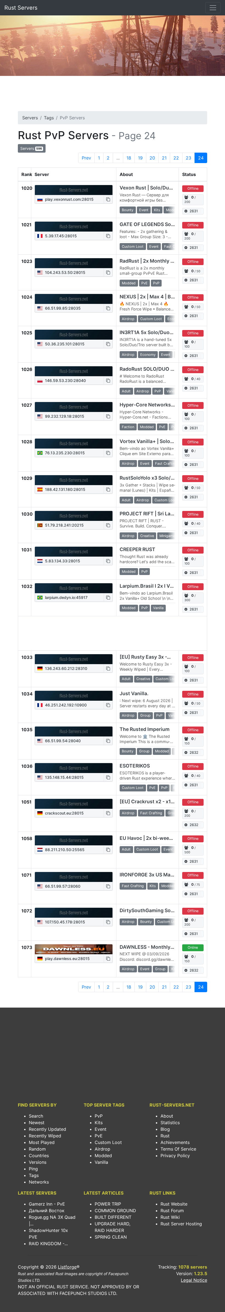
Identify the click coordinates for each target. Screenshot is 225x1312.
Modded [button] (173, 210)
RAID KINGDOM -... (48, 1243)
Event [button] (143, 210)
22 (176, 158)
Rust (165, 1135)
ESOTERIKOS (135, 766)
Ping (33, 1168)
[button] (108, 199)
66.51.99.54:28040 (62, 740)
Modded (103, 1155)
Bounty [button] (127, 210)
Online (193, 947)
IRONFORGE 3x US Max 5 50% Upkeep (164, 875)
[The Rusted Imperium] (74, 731)
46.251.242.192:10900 (65, 705)
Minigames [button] (168, 536)
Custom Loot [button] (133, 246)
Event (100, 1129)
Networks (39, 1182)
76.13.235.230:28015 (64, 452)
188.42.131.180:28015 (64, 489)
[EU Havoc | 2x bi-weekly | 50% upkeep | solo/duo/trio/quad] (74, 840)
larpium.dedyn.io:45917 (66, 597)
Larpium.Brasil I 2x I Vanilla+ (153, 586)
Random (37, 1149)
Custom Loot (108, 1142)
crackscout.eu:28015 (64, 813)
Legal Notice (194, 1280)
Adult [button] (126, 391)
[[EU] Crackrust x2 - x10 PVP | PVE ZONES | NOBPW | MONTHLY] (74, 804)
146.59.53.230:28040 (65, 380)
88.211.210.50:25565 (64, 849)
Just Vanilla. (134, 693)
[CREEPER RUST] (74, 552)
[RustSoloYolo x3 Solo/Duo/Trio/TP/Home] (74, 480)
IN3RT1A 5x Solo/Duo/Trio (150, 332)
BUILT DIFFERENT (113, 1217)
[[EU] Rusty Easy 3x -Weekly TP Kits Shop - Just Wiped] (74, 659)
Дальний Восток (46, 1210)
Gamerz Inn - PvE (47, 1204)
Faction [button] (128, 427)
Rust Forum (172, 1210)
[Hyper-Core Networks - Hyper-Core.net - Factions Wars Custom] (74, 407)
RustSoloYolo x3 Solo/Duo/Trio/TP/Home (167, 478)
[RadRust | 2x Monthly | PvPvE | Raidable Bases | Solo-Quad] (74, 263)
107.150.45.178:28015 (64, 922)
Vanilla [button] (172, 391)
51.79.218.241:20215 (64, 525)
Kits (99, 1122)
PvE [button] (144, 283)
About (167, 1116)
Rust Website (174, 1204)
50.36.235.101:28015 (64, 344)
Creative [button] (147, 536)
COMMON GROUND (115, 1210)
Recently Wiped (45, 1135)
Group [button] (145, 715)
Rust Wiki (170, 1217)
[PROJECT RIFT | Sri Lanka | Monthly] (74, 516)
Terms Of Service (178, 1149)
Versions (37, 1162)
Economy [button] (175, 319)
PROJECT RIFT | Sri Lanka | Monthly (161, 513)
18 (128, 158)
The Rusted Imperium (145, 729)
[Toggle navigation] (213, 7)
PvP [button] (156, 283)
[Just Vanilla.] (74, 696)
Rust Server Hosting (181, 1223)
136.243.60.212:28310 (65, 668)
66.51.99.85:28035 (62, 308)
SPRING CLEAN (111, 1237)
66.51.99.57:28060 (62, 886)
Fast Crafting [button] (175, 246)
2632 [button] (194, 752)
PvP (99, 1116)
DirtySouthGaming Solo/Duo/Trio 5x (162, 910)
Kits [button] (157, 210)
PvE (99, 1135)
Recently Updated (47, 1129)
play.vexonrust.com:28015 (69, 199)
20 (152, 158)
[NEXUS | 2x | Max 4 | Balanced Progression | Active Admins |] (74, 299)
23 (188, 158)
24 (201, 158)
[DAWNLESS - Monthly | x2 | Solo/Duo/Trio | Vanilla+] (74, 949)
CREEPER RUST (137, 549)
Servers (30, 117)
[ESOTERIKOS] (74, 768)
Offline (192, 188)
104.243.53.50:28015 (64, 272)
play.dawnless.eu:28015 (67, 958)
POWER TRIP (108, 1204)
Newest (36, 1122)
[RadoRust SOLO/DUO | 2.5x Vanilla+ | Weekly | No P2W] (74, 371)
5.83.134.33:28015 (62, 561)
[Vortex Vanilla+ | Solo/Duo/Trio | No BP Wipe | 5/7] (74, 444)
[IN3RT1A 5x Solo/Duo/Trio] (74, 335)
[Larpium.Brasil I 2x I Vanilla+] (74, 588)
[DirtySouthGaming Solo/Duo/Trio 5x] (74, 913)
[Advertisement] (112, 95)
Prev (86, 158)
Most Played (42, 1142)
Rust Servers (20, 7)
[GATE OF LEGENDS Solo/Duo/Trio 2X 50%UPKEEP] (74, 227)
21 (164, 158)
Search (36, 1116)
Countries (39, 1155)
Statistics (170, 1122)
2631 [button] (194, 211)
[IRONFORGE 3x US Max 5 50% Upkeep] (74, 877)
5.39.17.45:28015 (60, 235)
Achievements (175, 1142)
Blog (165, 1129)
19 (140, 158)
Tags (49, 117)
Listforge (67, 1267)
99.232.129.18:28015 (64, 416)
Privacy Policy (175, 1155)
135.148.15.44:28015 (64, 777)
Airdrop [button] (128, 319)
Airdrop (102, 1149)
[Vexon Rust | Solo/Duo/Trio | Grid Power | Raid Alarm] (74, 190)
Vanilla (101, 1162)
